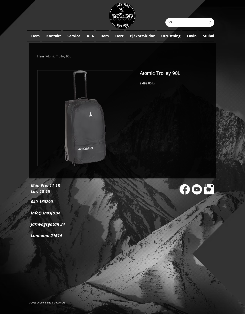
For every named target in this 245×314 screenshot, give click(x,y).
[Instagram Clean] (209, 189)
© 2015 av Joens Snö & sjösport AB (47, 302)
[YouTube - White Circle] (197, 189)
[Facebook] (185, 189)
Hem (40, 56)
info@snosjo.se (45, 213)
